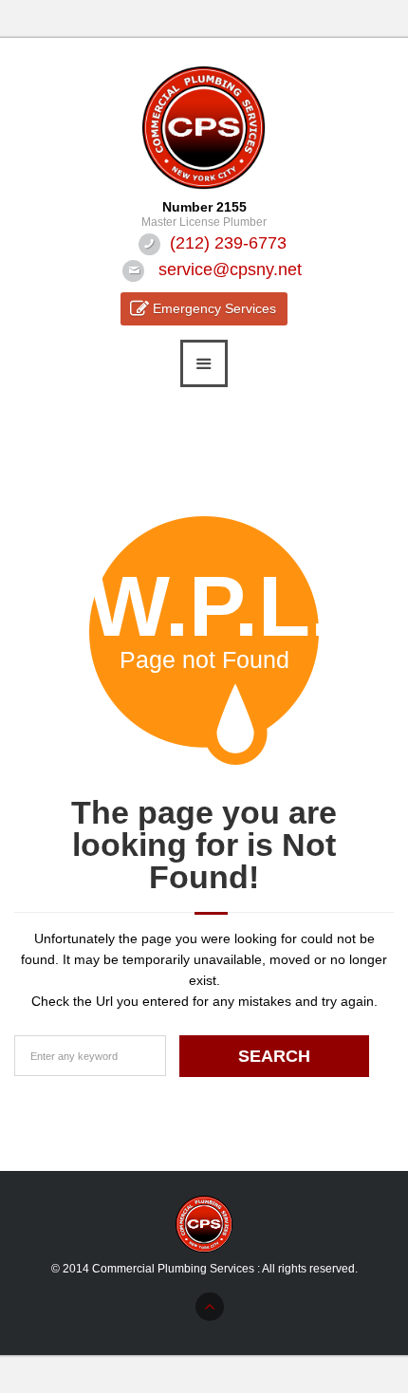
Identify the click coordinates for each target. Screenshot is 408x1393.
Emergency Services (214, 308)
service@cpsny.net (230, 269)
